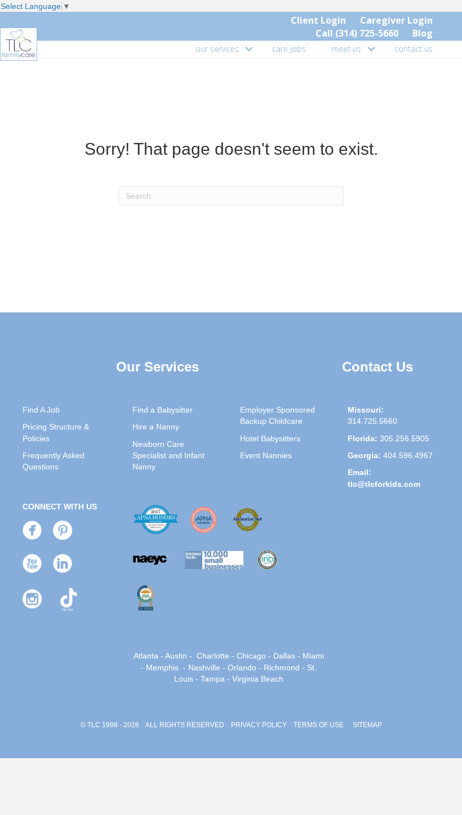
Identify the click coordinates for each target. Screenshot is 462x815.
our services (217, 48)
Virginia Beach (257, 678)
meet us (346, 48)
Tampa (213, 678)
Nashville (204, 667)
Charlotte (213, 655)
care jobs (289, 48)
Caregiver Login (396, 20)
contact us (413, 48)
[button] (249, 49)
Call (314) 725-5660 (357, 33)
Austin (176, 655)
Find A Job (41, 409)
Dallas (284, 655)
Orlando (242, 667)
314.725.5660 (372, 421)
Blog (422, 33)
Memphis (162, 667)
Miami (313, 655)
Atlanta (146, 655)
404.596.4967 (408, 455)
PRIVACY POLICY (259, 725)
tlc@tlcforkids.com (384, 484)
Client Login (318, 20)
